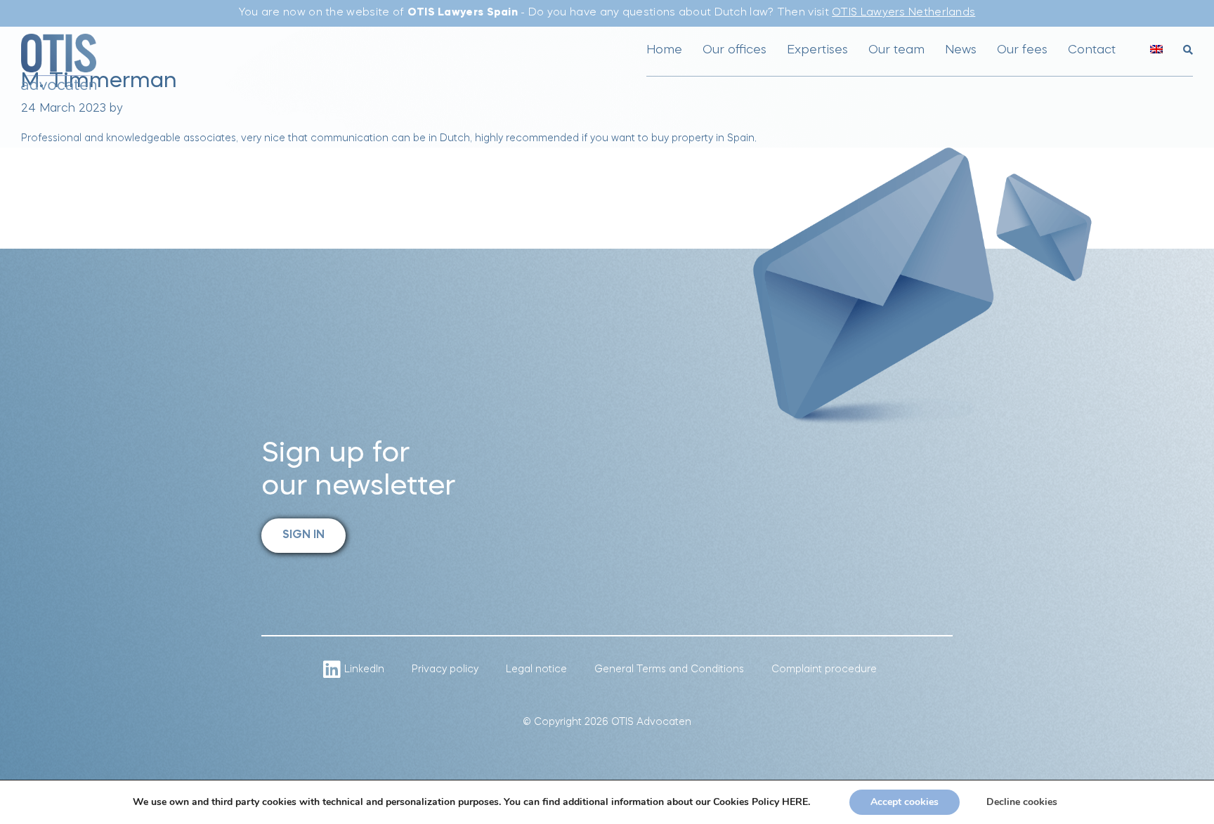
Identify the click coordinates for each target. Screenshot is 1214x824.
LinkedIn (364, 669)
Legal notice (536, 669)
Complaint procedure (824, 669)
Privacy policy (445, 669)
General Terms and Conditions (669, 669)
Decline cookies (1021, 802)
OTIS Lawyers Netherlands (903, 13)
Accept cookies (904, 802)
